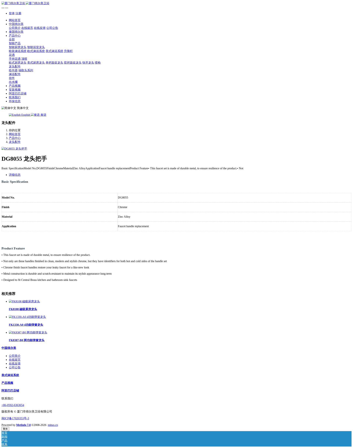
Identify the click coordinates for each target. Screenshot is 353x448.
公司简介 (15, 355)
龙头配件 (15, 141)
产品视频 (7, 382)
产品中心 (15, 138)
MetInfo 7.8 (23, 424)
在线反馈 (15, 363)
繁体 (5, 428)
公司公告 (15, 367)
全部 (12, 39)
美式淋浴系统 (10, 375)
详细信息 (15, 174)
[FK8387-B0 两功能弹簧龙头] (28, 332)
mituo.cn (53, 424)
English (26, 114)
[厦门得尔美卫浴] (176, 3)
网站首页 (15, 20)
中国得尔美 (8, 347)
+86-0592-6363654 (12, 405)
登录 (12, 13)
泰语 (43, 114)
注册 (18, 13)
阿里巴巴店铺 (10, 390)
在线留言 (15, 359)
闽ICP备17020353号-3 (15, 418)
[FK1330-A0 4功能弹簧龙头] (27, 316)
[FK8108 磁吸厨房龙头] (24, 301)
